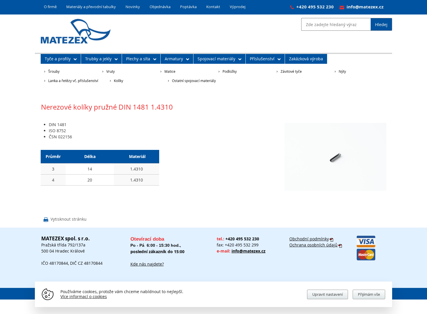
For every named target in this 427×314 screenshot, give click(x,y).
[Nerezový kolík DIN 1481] (335, 189)
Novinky (132, 7)
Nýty (342, 71)
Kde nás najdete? (147, 264)
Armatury (174, 58)
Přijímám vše (369, 294)
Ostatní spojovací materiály (194, 80)
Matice (169, 71)
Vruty (110, 71)
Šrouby (54, 71)
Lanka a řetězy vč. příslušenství (73, 80)
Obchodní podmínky (309, 239)
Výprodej (237, 7)
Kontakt (213, 7)
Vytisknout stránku (65, 219)
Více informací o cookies (83, 296)
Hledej (381, 24)
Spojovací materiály (216, 58)
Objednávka (160, 7)
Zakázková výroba (306, 58)
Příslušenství (262, 58)
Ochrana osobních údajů (313, 245)
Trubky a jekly (98, 58)
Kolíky (118, 80)
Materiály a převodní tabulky (91, 7)
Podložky (230, 71)
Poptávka (188, 7)
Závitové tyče (291, 71)
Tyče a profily (58, 58)
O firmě (50, 7)
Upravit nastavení (327, 294)
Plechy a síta (138, 58)
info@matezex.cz (365, 7)
